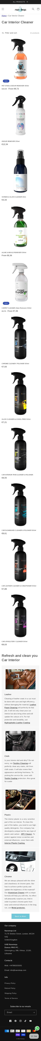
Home (4, 16)
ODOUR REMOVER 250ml (11, 141)
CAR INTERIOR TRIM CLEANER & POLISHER (17, 475)
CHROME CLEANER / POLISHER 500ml (15, 363)
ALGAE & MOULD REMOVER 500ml (14, 252)
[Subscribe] (33, 1012)
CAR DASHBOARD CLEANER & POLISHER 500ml (19, 530)
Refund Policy (10, 988)
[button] (2, 9)
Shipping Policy (11, 993)
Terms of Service (11, 998)
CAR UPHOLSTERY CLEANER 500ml (14, 641)
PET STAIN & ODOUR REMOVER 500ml (15, 86)
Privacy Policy (10, 983)
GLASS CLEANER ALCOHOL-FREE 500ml (16, 419)
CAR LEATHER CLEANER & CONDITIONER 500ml (19, 586)
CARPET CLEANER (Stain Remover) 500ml (16, 308)
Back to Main (20, 916)
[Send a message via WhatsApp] (37, 1028)
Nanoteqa (22, 1038)
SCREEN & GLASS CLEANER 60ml (14, 197)
